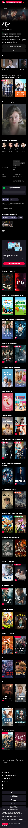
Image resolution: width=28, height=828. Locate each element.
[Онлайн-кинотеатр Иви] (4, 2)
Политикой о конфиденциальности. (11, 820)
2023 (5, 32)
